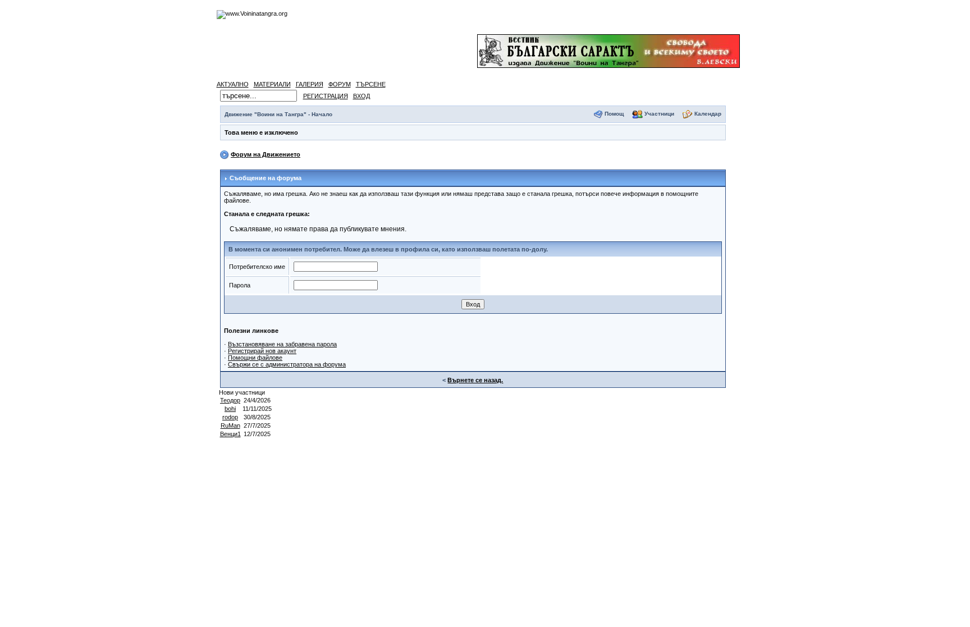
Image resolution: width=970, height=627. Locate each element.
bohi (230, 408)
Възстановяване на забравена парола (282, 344)
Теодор (230, 400)
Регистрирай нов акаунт (262, 350)
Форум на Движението (265, 154)
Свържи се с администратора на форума (287, 364)
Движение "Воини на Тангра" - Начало (278, 114)
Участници (659, 114)
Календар (707, 114)
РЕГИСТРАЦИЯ (325, 96)
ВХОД (361, 96)
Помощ (614, 114)
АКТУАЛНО (233, 84)
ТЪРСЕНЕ (371, 84)
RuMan (230, 425)
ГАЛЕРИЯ (309, 84)
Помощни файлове (255, 357)
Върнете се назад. (475, 380)
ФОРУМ (339, 84)
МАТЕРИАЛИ (272, 84)
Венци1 (230, 434)
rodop (230, 417)
